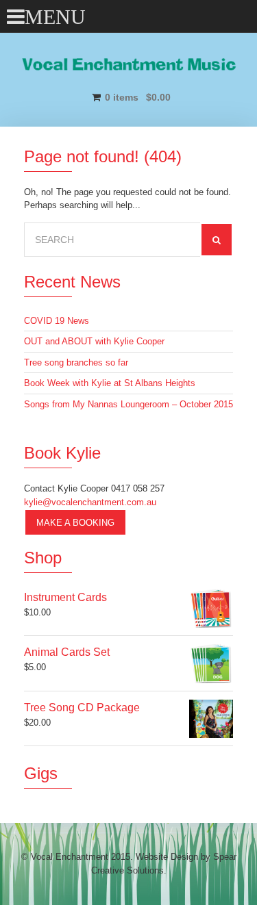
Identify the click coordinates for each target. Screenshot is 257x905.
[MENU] (15, 13)
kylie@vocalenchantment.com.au (90, 502)
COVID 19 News (56, 321)
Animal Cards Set (67, 652)
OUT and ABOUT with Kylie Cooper (94, 341)
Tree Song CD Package (82, 707)
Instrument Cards (65, 597)
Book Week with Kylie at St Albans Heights (109, 383)
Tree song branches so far (76, 362)
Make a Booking (75, 523)
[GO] (216, 239)
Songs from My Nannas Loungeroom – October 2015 (128, 404)
